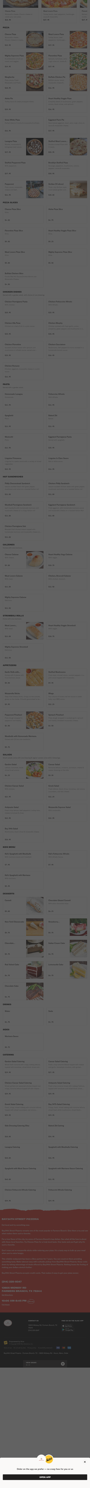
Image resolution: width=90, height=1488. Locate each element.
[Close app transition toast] (84, 1462)
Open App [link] (45, 1477)
